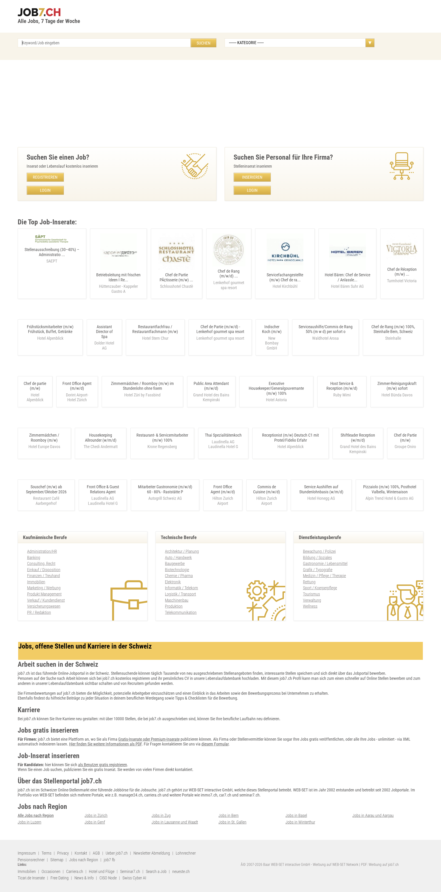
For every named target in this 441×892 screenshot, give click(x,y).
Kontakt (81, 853)
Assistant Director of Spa (104, 331)
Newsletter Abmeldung (151, 853)
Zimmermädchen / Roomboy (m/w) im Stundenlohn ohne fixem (142, 386)
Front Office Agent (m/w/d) (76, 386)
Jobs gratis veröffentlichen (322, 739)
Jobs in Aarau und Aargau (373, 815)
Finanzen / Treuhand (43, 575)
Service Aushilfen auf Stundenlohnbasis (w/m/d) (321, 489)
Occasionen (51, 871)
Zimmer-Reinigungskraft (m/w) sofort (396, 386)
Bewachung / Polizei (319, 551)
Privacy (63, 853)
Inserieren (252, 177)
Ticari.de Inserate (31, 877)
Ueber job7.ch (117, 853)
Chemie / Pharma (179, 575)
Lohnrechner (186, 853)
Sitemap (56, 859)
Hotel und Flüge (101, 871)
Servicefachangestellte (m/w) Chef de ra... (285, 280)
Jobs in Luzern (29, 822)
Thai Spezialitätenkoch (223, 435)
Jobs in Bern (228, 815)
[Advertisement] (220, 103)
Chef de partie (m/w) (35, 386)
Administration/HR (42, 551)
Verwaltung (312, 600)
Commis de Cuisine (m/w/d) (266, 489)
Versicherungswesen (43, 606)
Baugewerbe (175, 563)
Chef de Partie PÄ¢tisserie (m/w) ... (176, 280)
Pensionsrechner (31, 859)
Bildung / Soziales (317, 557)
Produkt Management (44, 594)
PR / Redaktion (39, 612)
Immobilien (36, 581)
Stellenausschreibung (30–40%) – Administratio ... (52, 255)
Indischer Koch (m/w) (272, 329)
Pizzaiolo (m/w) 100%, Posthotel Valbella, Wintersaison (389, 489)
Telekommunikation (181, 612)
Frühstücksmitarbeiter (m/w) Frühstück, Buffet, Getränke (50, 329)
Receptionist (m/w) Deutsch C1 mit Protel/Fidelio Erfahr (290, 438)
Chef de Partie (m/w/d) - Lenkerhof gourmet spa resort (220, 329)
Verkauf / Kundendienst (46, 600)
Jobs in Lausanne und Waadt (175, 822)
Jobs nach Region (83, 859)
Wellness (310, 606)
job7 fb (109, 859)
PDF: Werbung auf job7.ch (380, 864)
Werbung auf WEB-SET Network (335, 864)
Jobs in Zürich (96, 815)
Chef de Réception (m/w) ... (402, 275)
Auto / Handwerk (178, 557)
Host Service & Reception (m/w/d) (341, 386)
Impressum (27, 853)
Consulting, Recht (41, 563)
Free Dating (60, 877)
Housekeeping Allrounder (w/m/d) (100, 438)
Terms (46, 853)
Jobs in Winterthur (300, 822)
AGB (96, 853)
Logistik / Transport (180, 594)
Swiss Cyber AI (134, 877)
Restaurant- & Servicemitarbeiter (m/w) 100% (162, 438)
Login (45, 190)
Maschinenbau (176, 600)
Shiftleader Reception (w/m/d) (358, 438)
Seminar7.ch (130, 871)
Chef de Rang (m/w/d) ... (228, 279)
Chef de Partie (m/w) (405, 438)
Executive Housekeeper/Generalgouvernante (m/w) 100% (276, 388)
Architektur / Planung (182, 551)
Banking (33, 557)
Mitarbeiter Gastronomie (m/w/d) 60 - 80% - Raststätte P (165, 489)
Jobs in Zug (161, 815)
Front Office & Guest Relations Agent (103, 489)
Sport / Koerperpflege (320, 587)
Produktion (174, 606)
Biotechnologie (177, 569)
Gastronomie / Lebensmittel (325, 563)
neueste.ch (181, 871)
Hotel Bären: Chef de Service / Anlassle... (347, 280)
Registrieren (45, 177)
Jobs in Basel (296, 815)
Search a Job (156, 871)
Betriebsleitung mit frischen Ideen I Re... (118, 283)
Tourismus (311, 594)
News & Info (84, 877)
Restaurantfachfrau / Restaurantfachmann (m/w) (155, 329)
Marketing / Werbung (44, 587)
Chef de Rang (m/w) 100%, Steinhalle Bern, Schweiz (393, 329)
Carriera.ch (74, 871)
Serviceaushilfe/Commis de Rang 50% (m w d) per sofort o (326, 329)
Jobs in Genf (95, 822)
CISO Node (108, 877)
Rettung (309, 581)
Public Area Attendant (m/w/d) (211, 386)
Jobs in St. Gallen (232, 822)
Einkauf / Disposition (43, 569)
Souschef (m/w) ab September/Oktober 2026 (46, 489)
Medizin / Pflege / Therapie (324, 575)
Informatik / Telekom (181, 587)
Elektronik (173, 581)
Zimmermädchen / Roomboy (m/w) (44, 438)
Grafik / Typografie (317, 569)
